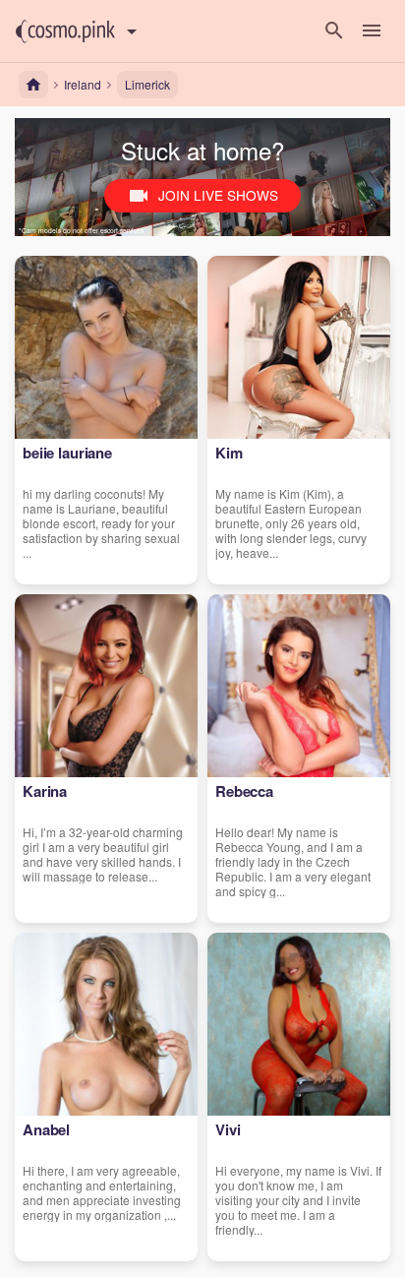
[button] (65, 31)
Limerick (147, 84)
